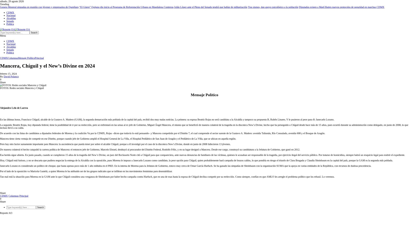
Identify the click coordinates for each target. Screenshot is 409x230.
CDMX (10, 12)
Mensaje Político (26, 58)
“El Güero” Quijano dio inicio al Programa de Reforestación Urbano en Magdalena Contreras (126, 7)
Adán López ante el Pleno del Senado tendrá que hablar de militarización (210, 7)
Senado (10, 21)
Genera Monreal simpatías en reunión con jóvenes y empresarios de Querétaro (39, 7)
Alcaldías (11, 18)
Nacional (10, 15)
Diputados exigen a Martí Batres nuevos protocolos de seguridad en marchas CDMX (341, 7)
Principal (39, 58)
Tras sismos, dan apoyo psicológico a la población (273, 7)
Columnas (13, 58)
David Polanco (11, 76)
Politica (10, 24)
